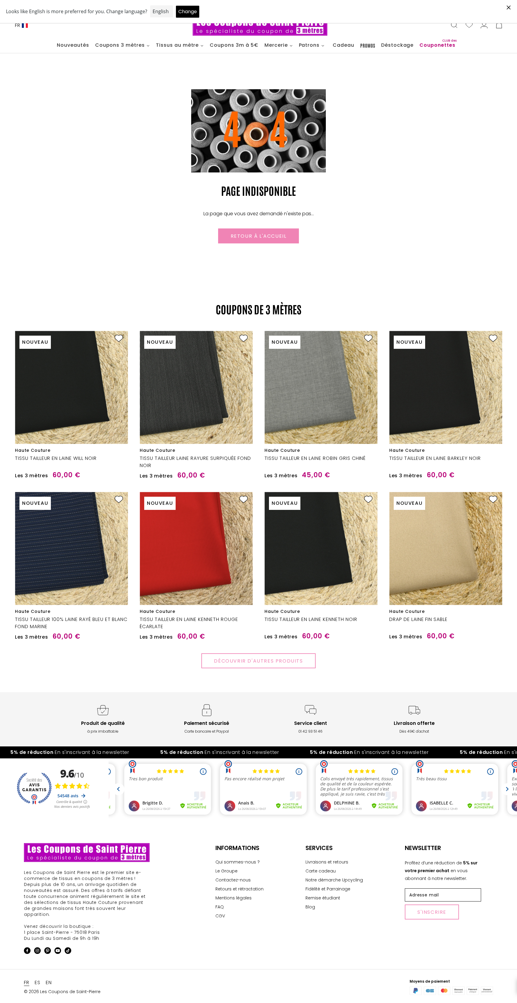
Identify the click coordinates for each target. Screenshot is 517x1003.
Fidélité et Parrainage (327, 889)
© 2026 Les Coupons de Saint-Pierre (62, 992)
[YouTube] (57, 951)
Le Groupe (226, 871)
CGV (220, 916)
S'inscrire (431, 912)
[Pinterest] (47, 951)
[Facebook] (27, 951)
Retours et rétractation (239, 889)
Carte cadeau (320, 871)
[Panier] (499, 25)
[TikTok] (68, 951)
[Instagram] (37, 951)
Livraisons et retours (326, 862)
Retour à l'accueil (259, 236)
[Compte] (484, 25)
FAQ (219, 907)
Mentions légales (233, 898)
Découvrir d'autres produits (258, 660)
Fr (17, 25)
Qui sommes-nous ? (237, 862)
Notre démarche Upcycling (334, 880)
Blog (310, 907)
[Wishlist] (469, 25)
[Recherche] (454, 25)
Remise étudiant (322, 898)
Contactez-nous (233, 880)
